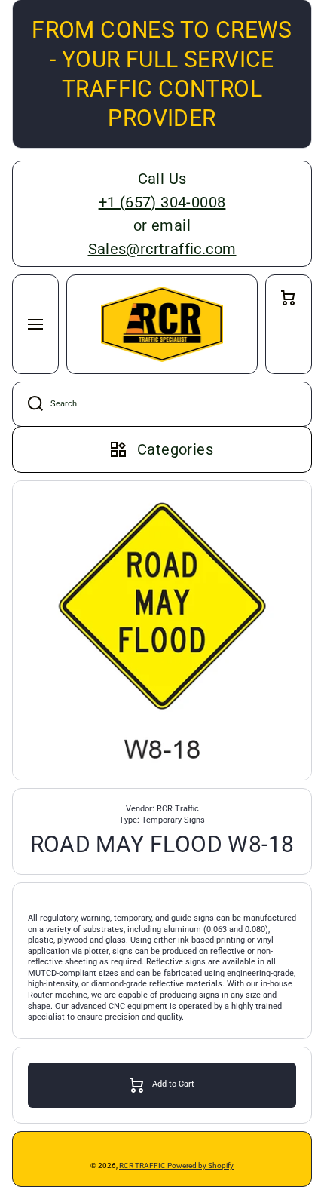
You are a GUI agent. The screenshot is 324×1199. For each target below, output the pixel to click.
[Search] (27, 404)
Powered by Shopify (200, 1165)
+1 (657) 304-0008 (162, 202)
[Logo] (162, 324)
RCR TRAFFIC (143, 1165)
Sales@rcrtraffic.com (162, 249)
